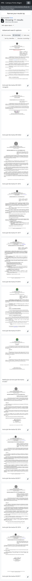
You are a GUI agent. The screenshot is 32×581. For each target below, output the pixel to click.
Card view (17, 35)
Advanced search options (11, 30)
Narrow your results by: (16, 13)
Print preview (7, 35)
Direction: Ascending (23, 38)
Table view (26, 35)
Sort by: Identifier (10, 38)
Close (11, 18)
